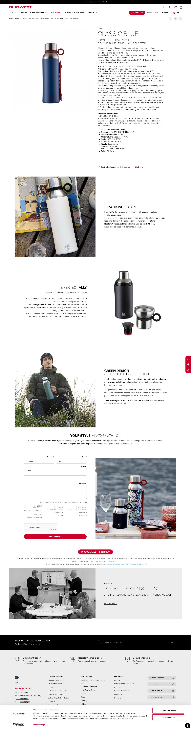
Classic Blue (33, 19)
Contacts (51, 701)
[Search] (164, 7)
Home (11, 19)
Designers (118, 698)
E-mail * (84, 466)
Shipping (51, 687)
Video (83, 704)
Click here (139, 167)
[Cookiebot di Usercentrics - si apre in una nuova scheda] (18, 724)
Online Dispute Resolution (58, 698)
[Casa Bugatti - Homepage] (20, 7)
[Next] (180, 19)
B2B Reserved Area (156, 684)
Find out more (110, 604)
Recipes (165, 13)
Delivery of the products (57, 691)
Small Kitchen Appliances (34, 13)
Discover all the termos (95, 552)
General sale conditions (57, 680)
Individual (93, 13)
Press (83, 697)
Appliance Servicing (156, 690)
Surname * (50, 457)
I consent (82, 508)
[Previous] (170, 19)
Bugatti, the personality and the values (93, 681)
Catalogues (85, 700)
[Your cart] (181, 7)
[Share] (188, 370)
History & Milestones (89, 686)
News (83, 693)
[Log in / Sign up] (169, 7)
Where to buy (152, 13)
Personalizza (167, 717)
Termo (25, 19)
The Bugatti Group (88, 690)
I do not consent (79, 509)
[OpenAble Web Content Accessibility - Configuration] (187, 725)
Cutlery (13, 13)
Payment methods (55, 684)
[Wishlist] (175, 7)
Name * (84, 457)
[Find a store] (188, 364)
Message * (83, 483)
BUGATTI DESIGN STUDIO (123, 132)
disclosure (61, 502)
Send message (55, 537)
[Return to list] (175, 19)
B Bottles (55, 13)
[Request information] (188, 359)
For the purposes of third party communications (33, 514)
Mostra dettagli (39, 725)
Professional (138, 12)
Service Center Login (156, 697)
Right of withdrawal (55, 694)
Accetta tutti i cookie (168, 711)
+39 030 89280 (22, 699)
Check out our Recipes (157, 677)
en (178, 13)
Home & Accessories (74, 13)
